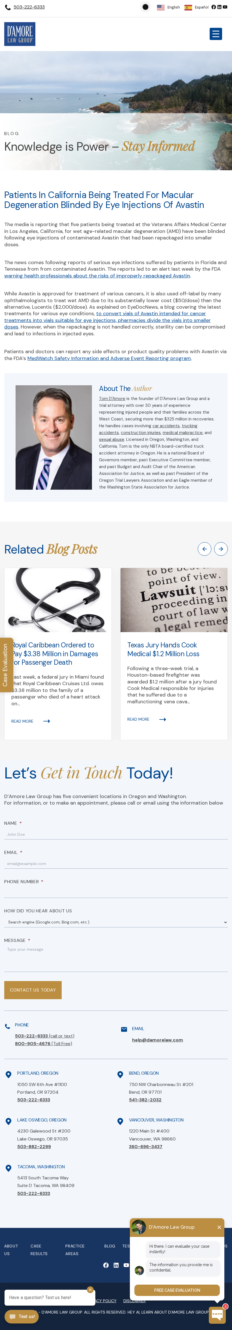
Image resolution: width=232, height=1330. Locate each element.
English (173, 7)
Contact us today (33, 990)
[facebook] (213, 7)
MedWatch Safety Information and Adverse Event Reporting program (109, 358)
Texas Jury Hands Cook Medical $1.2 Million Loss (163, 649)
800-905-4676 (43, 1044)
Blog (109, 1246)
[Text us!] (21, 1317)
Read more (22, 721)
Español (202, 7)
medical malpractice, (183, 432)
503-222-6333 (29, 7)
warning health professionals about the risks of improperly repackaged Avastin (97, 275)
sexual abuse (111, 439)
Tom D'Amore (112, 398)
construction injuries (141, 432)
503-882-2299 (34, 1147)
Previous (204, 549)
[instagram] (225, 7)
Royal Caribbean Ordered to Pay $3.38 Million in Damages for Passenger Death (54, 653)
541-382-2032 (145, 1100)
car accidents (166, 426)
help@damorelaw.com (157, 1040)
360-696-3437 (145, 1147)
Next (221, 549)
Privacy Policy (102, 1300)
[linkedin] (219, 7)
